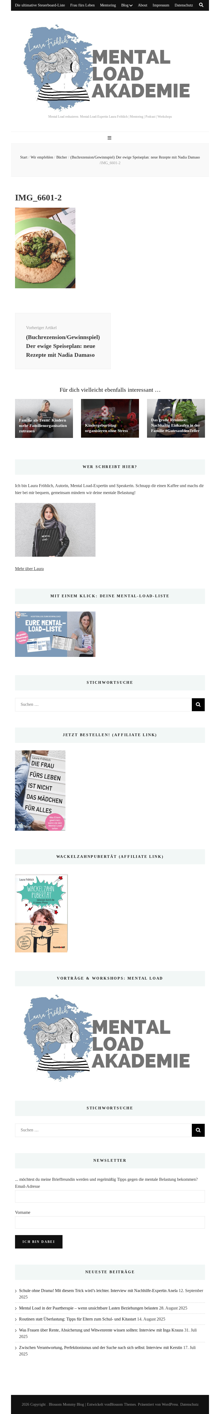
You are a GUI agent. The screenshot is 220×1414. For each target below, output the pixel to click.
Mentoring (108, 5)
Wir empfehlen (42, 157)
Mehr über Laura (29, 568)
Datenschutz (184, 5)
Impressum (161, 5)
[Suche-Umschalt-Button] (201, 5)
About (142, 5)
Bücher (61, 157)
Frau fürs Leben (82, 5)
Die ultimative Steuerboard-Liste (40, 5)
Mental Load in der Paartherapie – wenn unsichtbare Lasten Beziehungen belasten (88, 1308)
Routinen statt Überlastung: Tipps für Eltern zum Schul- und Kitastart (77, 1319)
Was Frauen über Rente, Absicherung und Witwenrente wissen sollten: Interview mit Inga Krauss (101, 1330)
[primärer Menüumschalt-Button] (110, 138)
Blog (125, 5)
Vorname (22, 1212)
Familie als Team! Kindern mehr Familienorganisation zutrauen (43, 425)
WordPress (170, 1404)
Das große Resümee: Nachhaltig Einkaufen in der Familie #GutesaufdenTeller (175, 425)
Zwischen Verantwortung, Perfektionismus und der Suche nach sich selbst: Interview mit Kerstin (100, 1347)
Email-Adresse (27, 1186)
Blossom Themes (123, 1404)
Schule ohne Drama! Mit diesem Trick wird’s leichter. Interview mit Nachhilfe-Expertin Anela (98, 1290)
